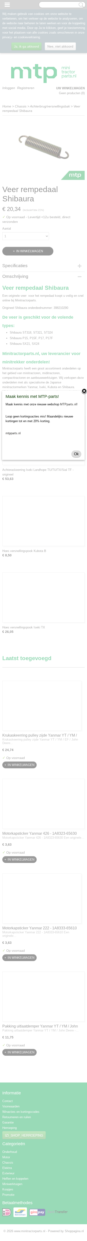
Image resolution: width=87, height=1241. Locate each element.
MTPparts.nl (68, 404)
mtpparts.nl (13, 433)
